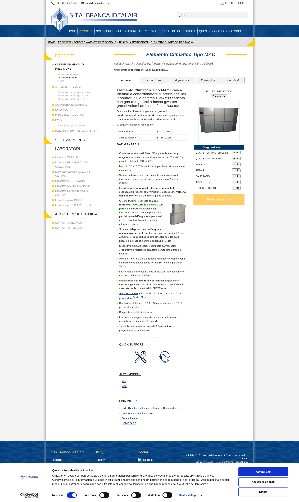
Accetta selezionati (263, 481)
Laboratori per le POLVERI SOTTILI (75, 205)
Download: (233, 80)
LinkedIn (148, 459)
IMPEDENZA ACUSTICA (69, 114)
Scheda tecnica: (155, 80)
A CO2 (61, 81)
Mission (57, 459)
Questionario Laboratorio (220, 31)
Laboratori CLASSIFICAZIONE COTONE (72, 173)
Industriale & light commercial (71, 125)
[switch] (104, 495)
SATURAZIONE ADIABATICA (72, 104)
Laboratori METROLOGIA (70, 180)
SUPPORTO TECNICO (68, 222)
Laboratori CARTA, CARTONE (72, 185)
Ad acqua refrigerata (67, 78)
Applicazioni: (182, 80)
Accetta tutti (263, 471)
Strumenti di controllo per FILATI (73, 96)
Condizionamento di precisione (138, 413)
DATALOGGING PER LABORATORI (76, 131)
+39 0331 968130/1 (67, 3)
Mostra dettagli (188, 495)
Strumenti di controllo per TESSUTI (74, 92)
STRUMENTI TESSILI (68, 86)
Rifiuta (263, 491)
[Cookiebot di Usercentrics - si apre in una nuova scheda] (29, 495)
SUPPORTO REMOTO (68, 227)
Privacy (101, 459)
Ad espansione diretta (68, 74)
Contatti (189, 31)
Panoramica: (127, 80)
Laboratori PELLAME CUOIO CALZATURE (71, 164)
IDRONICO (61, 109)
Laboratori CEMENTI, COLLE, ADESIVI (72, 192)
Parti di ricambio (219, 199)
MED (124, 386)
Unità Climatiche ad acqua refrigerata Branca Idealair (151, 408)
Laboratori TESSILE (66, 157)
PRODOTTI (86, 31)
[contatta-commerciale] (164, 362)
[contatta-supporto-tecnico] (141, 362)
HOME (72, 31)
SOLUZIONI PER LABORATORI (116, 31)
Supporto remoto (128, 293)
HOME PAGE (129, 423)
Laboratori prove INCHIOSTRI (72, 200)
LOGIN (229, 3)
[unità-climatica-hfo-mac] (218, 143)
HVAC (58, 119)
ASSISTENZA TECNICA (154, 31)
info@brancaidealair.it (98, 3)
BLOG (176, 31)
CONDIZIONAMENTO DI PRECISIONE (69, 66)
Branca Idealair (130, 418)
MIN (124, 381)
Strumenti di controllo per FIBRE (73, 99)
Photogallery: (208, 80)
